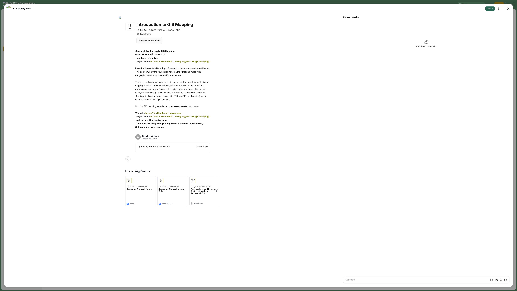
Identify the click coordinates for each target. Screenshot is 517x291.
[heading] (150, 136)
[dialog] (258, 145)
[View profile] (9, 8)
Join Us (490, 9)
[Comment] (128, 159)
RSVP (149, 203)
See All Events (202, 147)
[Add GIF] (501, 280)
